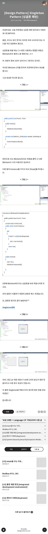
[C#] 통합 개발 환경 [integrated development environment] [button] (24, 487)
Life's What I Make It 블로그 (4, 530)
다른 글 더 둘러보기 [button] (22, 512)
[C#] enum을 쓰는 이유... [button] (24, 462)
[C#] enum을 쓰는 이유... (11, 426)
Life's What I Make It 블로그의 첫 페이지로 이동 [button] (24, 3)
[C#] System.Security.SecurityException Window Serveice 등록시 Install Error (24, 439)
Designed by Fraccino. (24, 531)
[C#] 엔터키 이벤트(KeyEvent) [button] (24, 499)
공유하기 (24, 449)
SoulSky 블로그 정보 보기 (45, 3)
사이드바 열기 (4, 3)
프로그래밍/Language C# (30, 20)
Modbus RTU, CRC (9, 429)
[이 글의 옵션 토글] (12, 412)
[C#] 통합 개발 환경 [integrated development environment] (24, 433)
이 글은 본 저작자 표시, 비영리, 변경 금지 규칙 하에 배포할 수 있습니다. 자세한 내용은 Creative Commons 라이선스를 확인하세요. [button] (42, 412)
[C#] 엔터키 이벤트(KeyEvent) (13, 436)
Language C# (20, 420)
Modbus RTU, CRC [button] (24, 475)
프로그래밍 (7, 420)
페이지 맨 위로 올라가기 (45, 530)
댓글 (11, 449)
